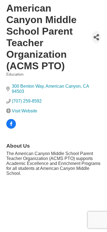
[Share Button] (96, 37)
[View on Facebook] (11, 127)
